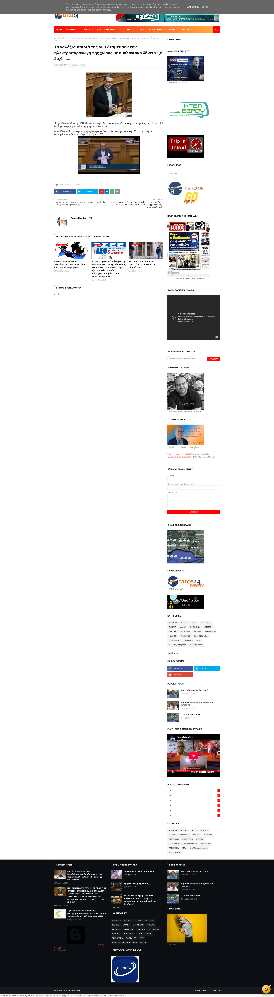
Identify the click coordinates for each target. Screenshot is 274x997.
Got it (205, 7)
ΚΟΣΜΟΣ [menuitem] (173, 29)
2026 (194, 790)
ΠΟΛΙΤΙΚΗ (71, 38)
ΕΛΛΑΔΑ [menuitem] (185, 29)
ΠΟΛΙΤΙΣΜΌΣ (185, 636)
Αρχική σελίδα (60, 38)
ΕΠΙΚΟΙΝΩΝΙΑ (195, 627)
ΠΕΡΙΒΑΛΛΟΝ (210, 631)
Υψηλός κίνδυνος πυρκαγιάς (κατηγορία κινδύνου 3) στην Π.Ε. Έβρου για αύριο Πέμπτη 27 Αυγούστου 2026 (86, 913)
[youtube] (180, 674)
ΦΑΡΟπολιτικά (196, 645)
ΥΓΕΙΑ (198, 640)
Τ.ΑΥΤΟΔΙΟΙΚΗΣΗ (201, 636)
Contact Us (215, 990)
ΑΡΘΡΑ (195, 622)
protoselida (200, 278)
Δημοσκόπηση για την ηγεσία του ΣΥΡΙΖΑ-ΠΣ (197, 703)
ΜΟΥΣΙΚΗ (172, 631)
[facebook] (180, 668)
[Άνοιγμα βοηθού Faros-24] (266, 989)
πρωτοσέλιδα (180, 278)
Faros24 (59, 65)
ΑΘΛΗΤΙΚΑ (173, 622)
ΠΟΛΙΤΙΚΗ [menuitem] (70, 29)
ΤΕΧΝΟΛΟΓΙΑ (174, 640)
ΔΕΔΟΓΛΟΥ (205, 622)
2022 (194, 810)
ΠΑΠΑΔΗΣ (198, 631)
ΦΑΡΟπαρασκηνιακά (177, 645)
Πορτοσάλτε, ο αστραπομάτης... (140, 871)
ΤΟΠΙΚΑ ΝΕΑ (188, 640)
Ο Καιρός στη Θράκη (191, 714)
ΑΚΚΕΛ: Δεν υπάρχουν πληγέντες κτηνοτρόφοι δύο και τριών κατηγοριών (69, 264)
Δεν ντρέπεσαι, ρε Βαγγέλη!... (195, 690)
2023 (194, 805)
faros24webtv (173, 653)
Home (197, 990)
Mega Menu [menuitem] (125, 29)
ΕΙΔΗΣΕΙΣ (172, 627)
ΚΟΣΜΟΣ (207, 627)
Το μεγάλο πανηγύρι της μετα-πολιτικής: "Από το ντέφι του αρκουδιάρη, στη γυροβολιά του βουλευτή (140, 899)
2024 (194, 800)
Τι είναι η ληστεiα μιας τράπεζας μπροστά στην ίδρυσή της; (142, 264)
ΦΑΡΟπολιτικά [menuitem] (156, 29)
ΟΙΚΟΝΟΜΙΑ (65, 184)
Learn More (193, 7)
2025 (194, 795)
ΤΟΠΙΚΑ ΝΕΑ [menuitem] (87, 29)
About (205, 990)
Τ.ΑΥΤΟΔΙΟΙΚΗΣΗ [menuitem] (105, 29)
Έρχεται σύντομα (175, 454)
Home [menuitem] (59, 29)
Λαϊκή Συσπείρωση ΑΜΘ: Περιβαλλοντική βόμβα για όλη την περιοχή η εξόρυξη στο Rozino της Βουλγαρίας (84, 875)
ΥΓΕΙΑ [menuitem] (139, 29)
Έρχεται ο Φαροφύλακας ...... (138, 883)
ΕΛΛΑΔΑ (183, 627)
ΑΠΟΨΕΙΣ (184, 622)
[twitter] (207, 668)
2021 (194, 815)
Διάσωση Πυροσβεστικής (179, 457)
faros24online (74, 990)
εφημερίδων (191, 278)
